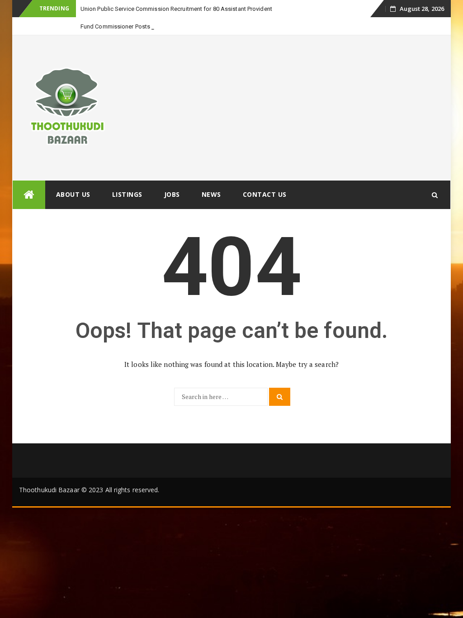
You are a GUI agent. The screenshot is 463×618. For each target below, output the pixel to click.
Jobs (172, 194)
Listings (127, 194)
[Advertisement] (286, 107)
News (211, 194)
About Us (73, 194)
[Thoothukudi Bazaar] (29, 195)
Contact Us (265, 194)
